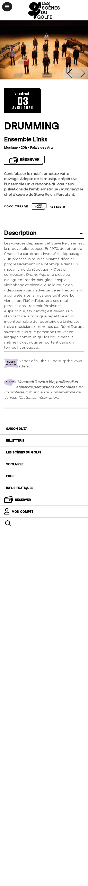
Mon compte (22, 511)
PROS (10, 476)
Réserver (23, 500)
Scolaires (15, 464)
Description (20, 232)
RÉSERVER (28, 159)
